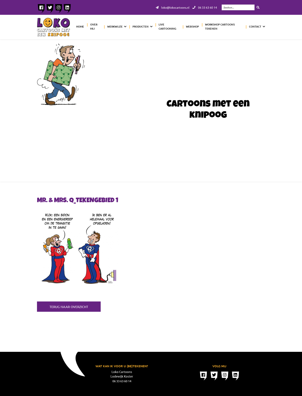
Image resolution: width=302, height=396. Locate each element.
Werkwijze (115, 26)
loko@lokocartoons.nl (175, 7)
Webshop (192, 26)
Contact (255, 26)
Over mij (93, 26)
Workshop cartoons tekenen (220, 26)
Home (80, 26)
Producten (141, 26)
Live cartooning (167, 26)
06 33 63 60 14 (207, 7)
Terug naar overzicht (69, 307)
